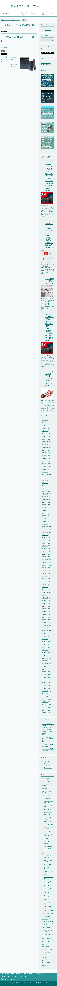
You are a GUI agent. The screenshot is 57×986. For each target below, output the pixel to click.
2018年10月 (45, 663)
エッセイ (44, 795)
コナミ (46, 892)
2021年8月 (45, 570)
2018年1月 (45, 688)
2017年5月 (45, 710)
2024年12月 (45, 474)
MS (45, 841)
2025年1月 (45, 472)
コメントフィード (48, 766)
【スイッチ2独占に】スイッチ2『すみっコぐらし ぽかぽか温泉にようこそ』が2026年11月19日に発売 (47, 143)
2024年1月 (45, 491)
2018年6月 (45, 674)
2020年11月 (45, 595)
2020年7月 (45, 606)
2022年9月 (45, 535)
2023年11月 (45, 496)
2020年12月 (45, 592)
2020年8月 (45, 603)
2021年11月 (45, 562)
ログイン (46, 761)
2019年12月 (45, 625)
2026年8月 (45, 420)
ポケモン (46, 814)
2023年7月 (45, 507)
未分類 (44, 965)
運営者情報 (6, 13)
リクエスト (45, 781)
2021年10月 (45, 565)
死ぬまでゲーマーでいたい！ (28, 6)
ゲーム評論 (45, 916)
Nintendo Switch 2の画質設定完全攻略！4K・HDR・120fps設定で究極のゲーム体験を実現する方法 (49, 326)
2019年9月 (45, 633)
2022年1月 (45, 557)
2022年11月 (45, 529)
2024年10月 (45, 480)
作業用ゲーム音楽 (48, 934)
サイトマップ (15, 13)
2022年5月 (45, 546)
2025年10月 (45, 447)
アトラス (46, 864)
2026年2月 (45, 436)
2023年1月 (45, 524)
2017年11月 (45, 693)
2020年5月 (45, 611)
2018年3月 (45, 682)
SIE (45, 843)
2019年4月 (45, 647)
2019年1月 (45, 655)
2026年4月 (45, 431)
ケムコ (46, 874)
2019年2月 (45, 652)
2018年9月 (45, 666)
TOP (11, 20)
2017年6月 (45, 707)
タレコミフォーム (24, 13)
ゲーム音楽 (45, 927)
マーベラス (47, 871)
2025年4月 (45, 463)
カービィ (46, 821)
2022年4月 (45, 548)
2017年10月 (45, 696)
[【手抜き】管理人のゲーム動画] (27, 69)
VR (43, 954)
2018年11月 (45, 661)
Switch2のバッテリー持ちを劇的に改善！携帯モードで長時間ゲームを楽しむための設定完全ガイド (49, 176)
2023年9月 (45, 502)
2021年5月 (45, 578)
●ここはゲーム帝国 (42, 13)
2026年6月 (45, 425)
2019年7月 (45, 639)
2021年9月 (45, 567)
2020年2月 (45, 619)
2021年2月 (45, 587)
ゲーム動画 (45, 946)
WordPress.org (48, 768)
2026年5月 (45, 428)
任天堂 (44, 798)
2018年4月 (45, 680)
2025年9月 (45, 450)
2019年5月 (45, 644)
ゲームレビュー (46, 938)
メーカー (44, 853)
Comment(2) (14, 66)
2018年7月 (45, 671)
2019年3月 (45, 650)
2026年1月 (45, 439)
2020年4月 (45, 614)
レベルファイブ (48, 906)
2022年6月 (45, 543)
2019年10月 (45, 630)
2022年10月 (45, 532)
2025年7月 (45, 455)
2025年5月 (45, 461)
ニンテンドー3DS (48, 805)
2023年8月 (45, 505)
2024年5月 (45, 485)
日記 (3, 51)
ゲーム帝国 (45, 962)
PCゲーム (44, 952)
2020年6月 (45, 609)
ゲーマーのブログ (45, 63)
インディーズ (47, 910)
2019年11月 (45, 628)
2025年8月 (45, 452)
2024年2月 (45, 488)
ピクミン (46, 831)
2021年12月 (45, 559)
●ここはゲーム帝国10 (49, 281)
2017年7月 (45, 704)
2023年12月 (45, 494)
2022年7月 (45, 540)
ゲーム (44, 838)
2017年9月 (45, 699)
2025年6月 (45, 458)
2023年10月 (45, 499)
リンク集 (51, 13)
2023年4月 (45, 515)
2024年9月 (45, 483)
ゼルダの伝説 (47, 812)
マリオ (46, 809)
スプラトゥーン (48, 817)
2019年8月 (45, 636)
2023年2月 (45, 521)
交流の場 (33, 13)
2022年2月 (45, 554)
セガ (45, 899)
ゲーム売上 (45, 846)
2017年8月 (45, 702)
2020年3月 (45, 617)
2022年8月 (45, 537)
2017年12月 (45, 691)
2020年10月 (45, 598)
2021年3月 (45, 584)
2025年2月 (45, 469)
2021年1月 (45, 589)
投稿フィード (47, 763)
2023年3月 (45, 518)
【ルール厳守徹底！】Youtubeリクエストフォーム (48, 725)
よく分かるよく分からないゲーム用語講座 (48, 923)
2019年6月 (45, 641)
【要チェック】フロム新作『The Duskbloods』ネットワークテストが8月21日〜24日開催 (47, 96)
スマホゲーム (45, 949)
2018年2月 (45, 685)
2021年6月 (45, 576)
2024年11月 (45, 477)
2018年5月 (45, 677)
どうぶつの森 (47, 824)
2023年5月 (45, 513)
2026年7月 (45, 422)
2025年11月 (45, 444)
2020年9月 (45, 600)
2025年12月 (45, 442)
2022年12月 (45, 526)
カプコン (46, 885)
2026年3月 (45, 433)
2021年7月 (45, 573)
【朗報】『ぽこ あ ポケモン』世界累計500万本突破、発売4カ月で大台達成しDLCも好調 (47, 113)
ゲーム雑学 (45, 919)
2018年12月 (45, 658)
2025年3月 (45, 466)
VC (43, 944)
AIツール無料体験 (45, 64)
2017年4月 (45, 713)
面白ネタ (44, 941)
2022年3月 (45, 551)
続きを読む (14, 64)
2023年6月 (45, 510)
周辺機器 (44, 788)
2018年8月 (45, 669)
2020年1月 (45, 622)
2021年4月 (45, 581)
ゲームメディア (46, 913)
